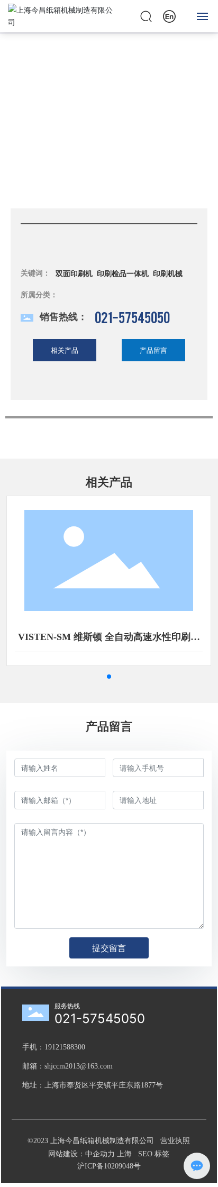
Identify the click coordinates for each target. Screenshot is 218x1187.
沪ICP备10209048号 (109, 1166)
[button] (109, 676)
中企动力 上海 (109, 1154)
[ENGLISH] (169, 15)
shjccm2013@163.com (78, 1066)
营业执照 (175, 1141)
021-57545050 (132, 316)
